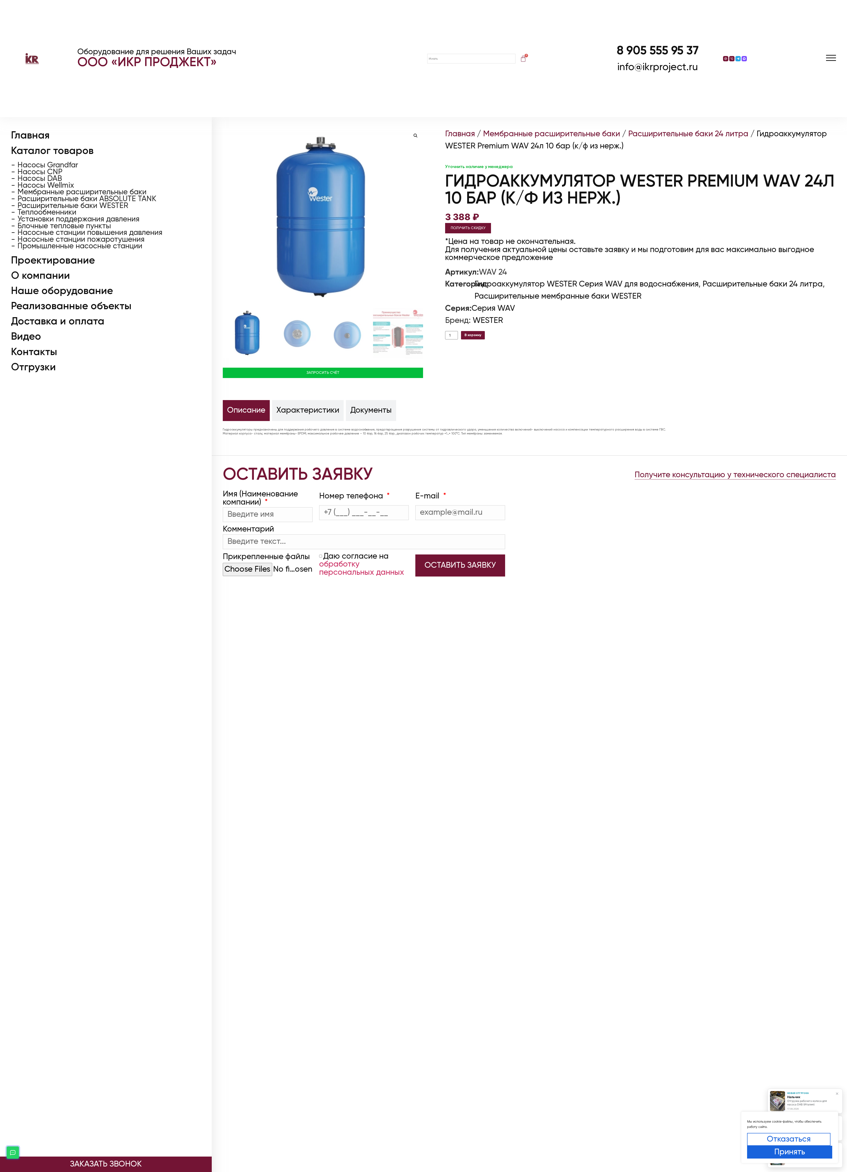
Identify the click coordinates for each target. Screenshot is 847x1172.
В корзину (473, 335)
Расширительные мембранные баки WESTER (557, 296)
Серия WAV (493, 309)
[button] (416, 136)
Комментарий (248, 529)
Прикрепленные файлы (266, 557)
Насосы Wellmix (45, 185)
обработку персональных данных (361, 568)
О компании (40, 276)
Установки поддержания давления (78, 219)
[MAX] (744, 58)
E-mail (428, 496)
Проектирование (53, 261)
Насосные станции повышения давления (89, 233)
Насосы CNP (39, 172)
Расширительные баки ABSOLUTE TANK (86, 199)
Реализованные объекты (71, 306)
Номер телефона (352, 496)
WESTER (488, 321)
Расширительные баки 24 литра (688, 134)
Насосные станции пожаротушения (80, 239)
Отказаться (789, 1139)
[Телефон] (732, 58)
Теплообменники (46, 212)
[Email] (725, 58)
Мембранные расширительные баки (81, 192)
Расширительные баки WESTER (72, 205)
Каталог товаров (52, 151)
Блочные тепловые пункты (64, 226)
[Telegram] (738, 58)
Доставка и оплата (57, 321)
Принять (789, 1152)
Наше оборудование (62, 291)
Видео (26, 337)
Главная (30, 136)
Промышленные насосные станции (79, 246)
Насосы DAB (39, 179)
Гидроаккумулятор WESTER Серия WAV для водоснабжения (586, 284)
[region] (789, 1137)
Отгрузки (33, 367)
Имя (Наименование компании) (260, 498)
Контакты (34, 352)
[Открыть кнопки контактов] (13, 1152)
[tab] (246, 410)
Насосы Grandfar (47, 165)
